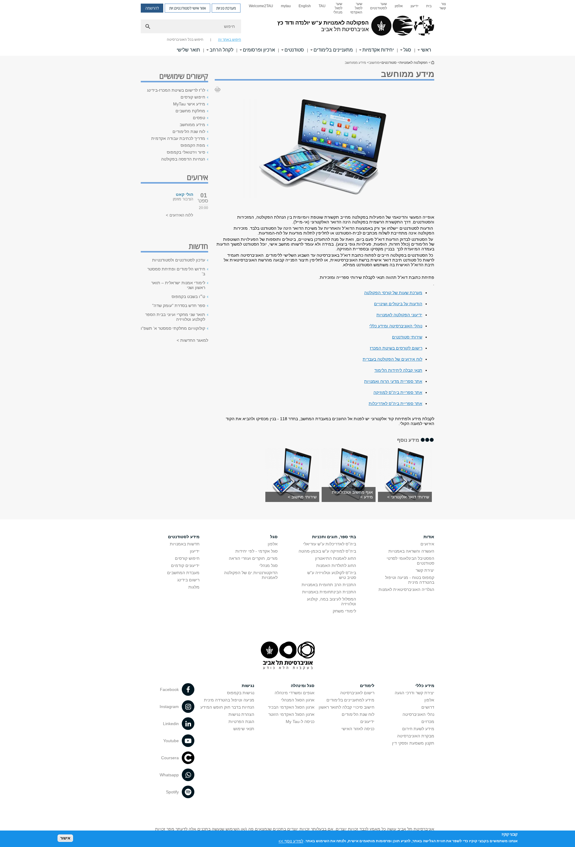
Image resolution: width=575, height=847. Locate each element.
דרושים (427, 707)
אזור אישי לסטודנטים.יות (187, 8)
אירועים (427, 544)
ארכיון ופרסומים (259, 49)
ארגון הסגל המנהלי (297, 700)
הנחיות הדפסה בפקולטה (183, 159)
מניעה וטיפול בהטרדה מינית (229, 700)
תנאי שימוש (243, 728)
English (305, 6)
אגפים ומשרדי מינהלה (294, 692)
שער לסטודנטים (378, 6)
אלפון (399, 6)
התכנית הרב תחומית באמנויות (329, 584)
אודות (428, 536)
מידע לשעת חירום (418, 728)
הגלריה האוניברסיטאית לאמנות (406, 589)
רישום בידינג (188, 579)
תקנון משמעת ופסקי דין (413, 743)
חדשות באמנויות (184, 544)
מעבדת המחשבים (183, 572)
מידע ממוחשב (192, 124)
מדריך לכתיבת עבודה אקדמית (178, 138)
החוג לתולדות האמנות (336, 565)
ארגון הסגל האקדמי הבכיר (291, 707)
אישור (65, 838)
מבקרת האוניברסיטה (415, 735)
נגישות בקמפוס (240, 692)
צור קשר (442, 6)
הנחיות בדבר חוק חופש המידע (227, 707)
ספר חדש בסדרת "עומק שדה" (178, 305)
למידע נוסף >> (291, 841)
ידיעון (414, 6)
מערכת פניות (226, 8)
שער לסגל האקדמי (356, 8)
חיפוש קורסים (193, 97)
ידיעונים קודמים (185, 565)
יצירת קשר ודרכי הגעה (414, 692)
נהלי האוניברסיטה (418, 714)
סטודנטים (294, 49)
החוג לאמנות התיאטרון (335, 558)
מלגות (193, 587)
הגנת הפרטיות (241, 721)
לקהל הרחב (221, 49)
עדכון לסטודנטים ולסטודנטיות (178, 260)
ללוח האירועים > (179, 215)
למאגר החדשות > (192, 340)
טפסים (199, 117)
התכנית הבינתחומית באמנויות (329, 591)
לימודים (367, 685)
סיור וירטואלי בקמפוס (186, 152)
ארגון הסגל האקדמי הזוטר (291, 714)
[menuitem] (442, 8)
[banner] (287, 28)
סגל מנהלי (268, 565)
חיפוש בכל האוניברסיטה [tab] (185, 39)
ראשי (426, 49)
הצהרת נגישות (241, 714)
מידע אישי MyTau (189, 104)
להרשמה (152, 8)
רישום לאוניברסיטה (357, 692)
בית (429, 6)
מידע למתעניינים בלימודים (350, 700)
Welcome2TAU (261, 6)
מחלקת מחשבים (190, 110)
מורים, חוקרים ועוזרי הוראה (253, 558)
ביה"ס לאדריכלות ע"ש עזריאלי (329, 544)
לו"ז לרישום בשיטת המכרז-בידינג (176, 90)
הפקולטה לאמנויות (414, 62)
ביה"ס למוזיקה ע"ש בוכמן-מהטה (327, 551)
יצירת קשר (425, 570)
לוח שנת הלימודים (188, 131)
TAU (322, 6)
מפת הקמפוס (193, 145)
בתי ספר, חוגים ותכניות (334, 536)
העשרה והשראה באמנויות (411, 551)
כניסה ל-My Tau (300, 721)
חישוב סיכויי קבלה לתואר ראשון (346, 707)
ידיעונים (367, 721)
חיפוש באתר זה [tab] (229, 39)
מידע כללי (424, 685)
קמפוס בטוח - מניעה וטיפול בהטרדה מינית (409, 580)
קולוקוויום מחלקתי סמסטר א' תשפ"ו (173, 328)
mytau (286, 6)
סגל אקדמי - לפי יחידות (256, 551)
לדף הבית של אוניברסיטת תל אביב (432, 62)
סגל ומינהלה (302, 685)
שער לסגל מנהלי (337, 8)
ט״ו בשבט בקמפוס (188, 296)
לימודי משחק (344, 611)
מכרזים (427, 721)
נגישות (248, 685)
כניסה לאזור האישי (357, 728)
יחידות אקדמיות (378, 49)
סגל (407, 49)
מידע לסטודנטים (183, 536)
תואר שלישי (188, 49)
